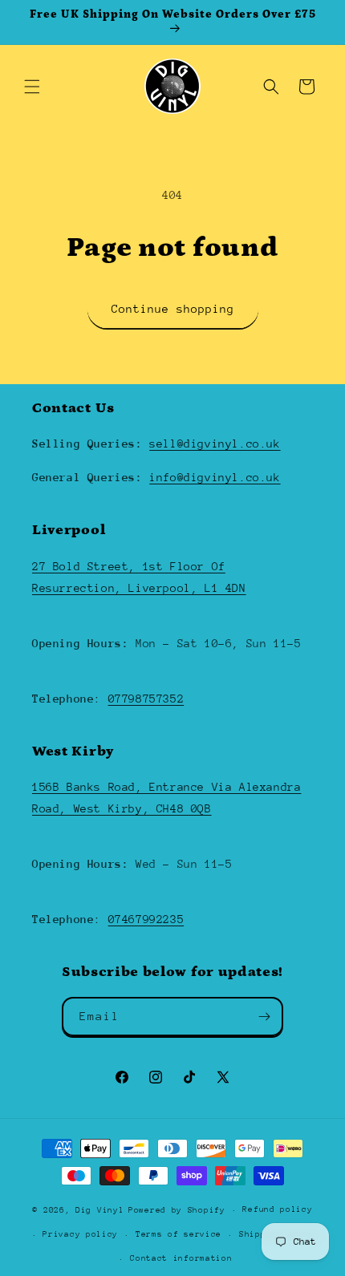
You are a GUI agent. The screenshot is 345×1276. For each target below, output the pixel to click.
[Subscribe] (264, 1016)
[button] (32, 86)
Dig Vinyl (99, 1210)
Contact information (181, 1258)
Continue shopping (173, 308)
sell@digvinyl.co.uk (214, 443)
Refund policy (277, 1209)
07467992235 (146, 919)
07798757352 (146, 698)
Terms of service (178, 1234)
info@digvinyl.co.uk (214, 477)
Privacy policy (80, 1234)
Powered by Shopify (176, 1210)
